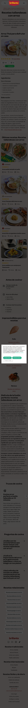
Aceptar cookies (7, 357)
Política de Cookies (19, 352)
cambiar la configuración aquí (12, 351)
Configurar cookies (7, 360)
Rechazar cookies (17, 357)
